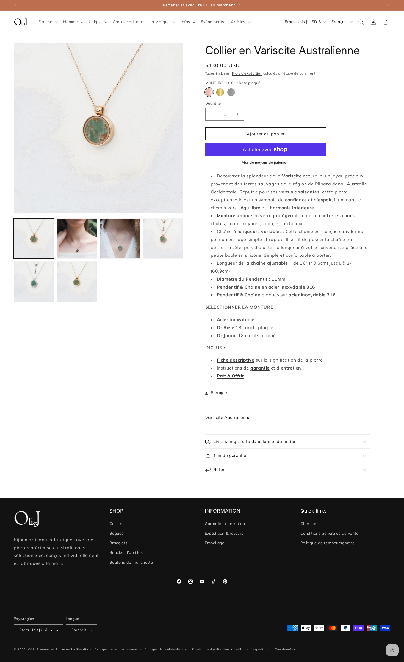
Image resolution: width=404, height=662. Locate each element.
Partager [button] (219, 392)
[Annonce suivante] (388, 5)
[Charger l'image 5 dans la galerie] (163, 238)
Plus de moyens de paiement (266, 162)
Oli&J (32, 649)
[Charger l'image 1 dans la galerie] (34, 238)
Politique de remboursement (327, 542)
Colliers (116, 523)
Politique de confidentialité (165, 649)
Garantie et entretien (225, 523)
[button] (47, 22)
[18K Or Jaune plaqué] (220, 92)
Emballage (214, 542)
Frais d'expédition (247, 73)
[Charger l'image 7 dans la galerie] (77, 281)
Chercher (309, 523)
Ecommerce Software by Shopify (62, 649)
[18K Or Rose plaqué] (209, 92)
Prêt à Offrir (230, 376)
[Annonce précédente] (16, 5)
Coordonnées (285, 649)
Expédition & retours (224, 533)
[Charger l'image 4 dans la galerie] (120, 238)
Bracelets (118, 542)
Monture (226, 215)
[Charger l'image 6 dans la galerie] (34, 281)
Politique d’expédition (251, 649)
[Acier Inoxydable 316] (231, 92)
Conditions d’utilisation (210, 649)
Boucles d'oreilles (126, 552)
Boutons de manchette (131, 562)
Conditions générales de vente (329, 533)
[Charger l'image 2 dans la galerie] (77, 238)
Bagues (116, 533)
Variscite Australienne (227, 417)
